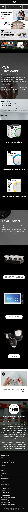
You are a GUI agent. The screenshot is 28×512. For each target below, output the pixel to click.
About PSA (3, 473)
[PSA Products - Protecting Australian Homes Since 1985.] (14, 2)
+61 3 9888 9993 (6, 492)
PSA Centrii (6, 508)
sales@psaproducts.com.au (7, 500)
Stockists (3, 465)
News (2, 468)
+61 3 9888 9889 (6, 488)
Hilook (18, 509)
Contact (3, 475)
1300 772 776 (5, 490)
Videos (2, 470)
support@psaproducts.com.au (8, 504)
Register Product (5, 478)
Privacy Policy (4, 481)
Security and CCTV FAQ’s (7, 462)
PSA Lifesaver (13, 508)
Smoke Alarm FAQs (5, 460)
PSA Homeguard (12, 509)
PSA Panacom (21, 508)
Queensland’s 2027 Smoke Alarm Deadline (14, 387)
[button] (2, 1)
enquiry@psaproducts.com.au (8, 497)
